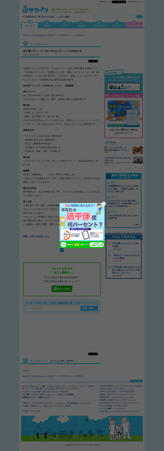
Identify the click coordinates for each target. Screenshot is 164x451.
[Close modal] (104, 204)
